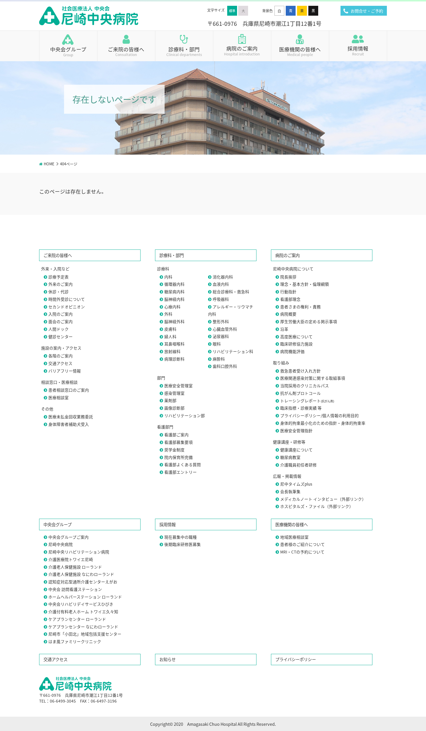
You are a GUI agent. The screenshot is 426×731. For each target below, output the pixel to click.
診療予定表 (58, 277)
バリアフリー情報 (64, 371)
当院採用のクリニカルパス (304, 385)
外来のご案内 (60, 284)
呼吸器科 (221, 299)
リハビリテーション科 (233, 351)
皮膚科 (170, 329)
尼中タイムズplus (296, 484)
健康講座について (296, 450)
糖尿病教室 (290, 457)
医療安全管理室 (178, 385)
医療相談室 (58, 397)
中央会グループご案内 (68, 537)
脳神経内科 (174, 299)
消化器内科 (223, 277)
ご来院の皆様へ (126, 51)
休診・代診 (58, 291)
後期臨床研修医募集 (182, 544)
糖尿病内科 (174, 291)
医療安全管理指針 (296, 430)
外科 (168, 314)
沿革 (284, 329)
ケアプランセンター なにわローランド (83, 626)
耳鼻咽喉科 (174, 344)
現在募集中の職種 (180, 537)
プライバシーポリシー (295, 659)
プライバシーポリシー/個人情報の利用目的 (319, 415)
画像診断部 (174, 408)
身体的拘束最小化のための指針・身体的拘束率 (322, 423)
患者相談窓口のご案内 (68, 390)
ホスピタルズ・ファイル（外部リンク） (316, 506)
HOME (49, 164)
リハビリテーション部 (184, 415)
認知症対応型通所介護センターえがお (82, 582)
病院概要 (288, 314)
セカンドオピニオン (66, 307)
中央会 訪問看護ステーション (75, 589)
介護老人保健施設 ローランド (75, 567)
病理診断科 (174, 359)
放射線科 (172, 351)
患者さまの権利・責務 (300, 307)
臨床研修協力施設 (296, 344)
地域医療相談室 (294, 537)
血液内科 (221, 284)
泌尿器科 (221, 336)
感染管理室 (174, 393)
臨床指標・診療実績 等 (301, 408)
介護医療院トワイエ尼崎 (70, 559)
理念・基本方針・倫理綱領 (304, 284)
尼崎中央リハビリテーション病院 (78, 552)
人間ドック (58, 329)
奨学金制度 (174, 450)
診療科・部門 (184, 51)
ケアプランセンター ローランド (77, 619)
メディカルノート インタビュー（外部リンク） (323, 499)
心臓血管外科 (225, 329)
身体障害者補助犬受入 (68, 424)
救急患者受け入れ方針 (300, 371)
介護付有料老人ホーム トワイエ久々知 (83, 611)
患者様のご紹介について (302, 544)
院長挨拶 (288, 277)
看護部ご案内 (176, 434)
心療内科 (172, 307)
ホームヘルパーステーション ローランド (85, 597)
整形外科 (221, 321)
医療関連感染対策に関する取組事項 (312, 378)
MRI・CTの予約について (302, 552)
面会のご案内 (60, 321)
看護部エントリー (180, 472)
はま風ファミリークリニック (74, 641)
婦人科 (170, 336)
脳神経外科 (174, 321)
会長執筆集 (290, 491)
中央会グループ (68, 51)
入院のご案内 (60, 314)
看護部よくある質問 (182, 464)
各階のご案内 (60, 356)
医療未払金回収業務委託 (70, 416)
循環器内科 (174, 284)
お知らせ (167, 659)
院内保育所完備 (178, 457)
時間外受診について (66, 299)
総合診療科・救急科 (231, 291)
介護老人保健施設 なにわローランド (81, 574)
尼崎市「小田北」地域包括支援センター (84, 634)
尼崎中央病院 (60, 544)
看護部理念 (290, 299)
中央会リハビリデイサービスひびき (80, 604)
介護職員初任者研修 (298, 465)
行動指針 (288, 291)
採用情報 (357, 50)
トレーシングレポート (307, 401)
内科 (168, 277)
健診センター (60, 336)
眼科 (217, 344)
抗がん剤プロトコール (300, 393)
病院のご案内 (242, 50)
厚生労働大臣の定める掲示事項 (308, 321)
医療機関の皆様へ (300, 51)
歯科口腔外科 (225, 366)
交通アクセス (60, 363)
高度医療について (296, 336)
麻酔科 (219, 359)
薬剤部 (170, 400)
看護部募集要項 (178, 442)
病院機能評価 (292, 351)
